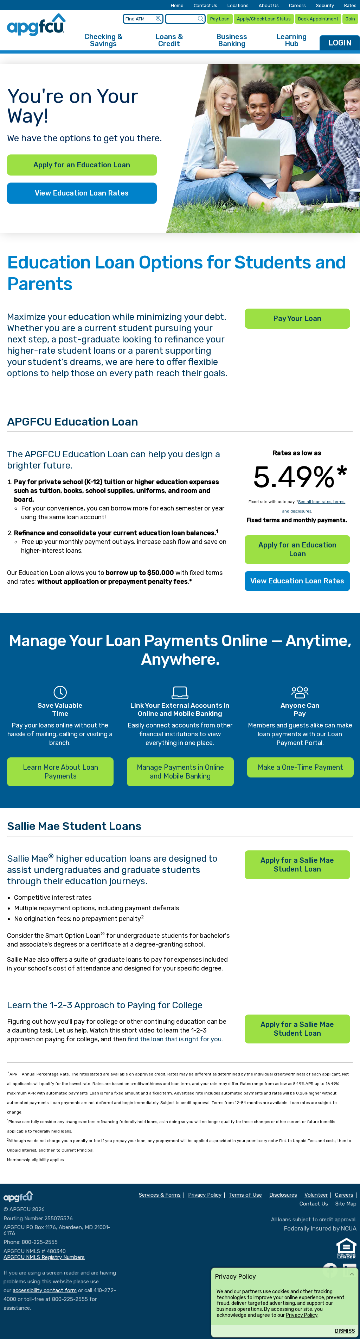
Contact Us (205, 6)
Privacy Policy (301, 1315)
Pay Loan (220, 18)
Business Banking (231, 40)
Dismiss (345, 1331)
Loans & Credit (169, 40)
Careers (297, 6)
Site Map (345, 1204)
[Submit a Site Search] (201, 19)
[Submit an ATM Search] (158, 19)
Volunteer (316, 1195)
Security (325, 6)
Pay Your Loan (297, 318)
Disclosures (283, 1195)
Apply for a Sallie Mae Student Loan (297, 864)
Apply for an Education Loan (81, 165)
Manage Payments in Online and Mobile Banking (180, 771)
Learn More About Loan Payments (60, 771)
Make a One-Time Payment (300, 767)
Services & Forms (160, 1195)
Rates (350, 6)
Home (177, 6)
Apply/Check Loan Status (264, 18)
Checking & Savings (103, 40)
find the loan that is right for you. (175, 1039)
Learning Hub (291, 40)
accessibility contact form (45, 1290)
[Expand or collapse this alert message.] (352, 1274)
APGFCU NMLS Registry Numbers (44, 1257)
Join (350, 18)
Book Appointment (318, 18)
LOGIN (340, 43)
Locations (238, 6)
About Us (269, 6)
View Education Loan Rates (82, 193)
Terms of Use (245, 1195)
